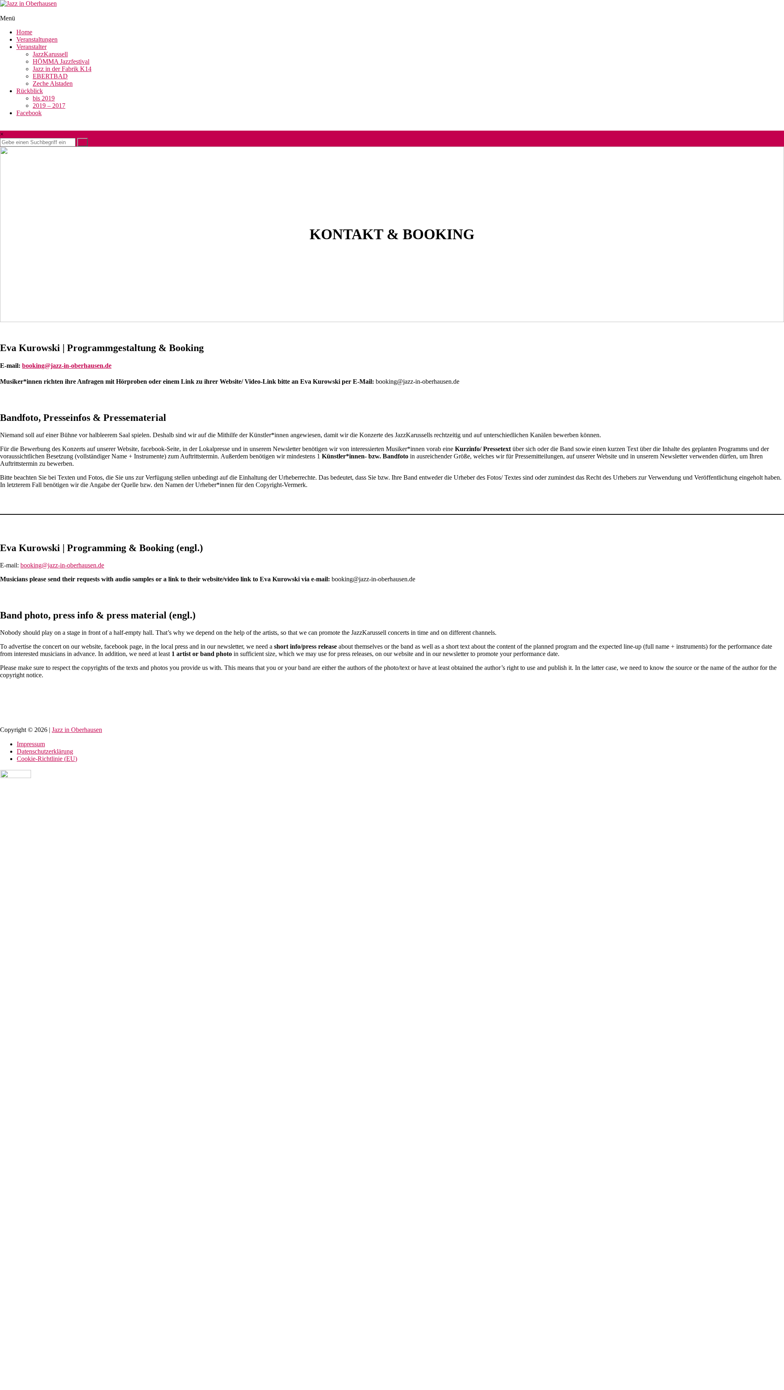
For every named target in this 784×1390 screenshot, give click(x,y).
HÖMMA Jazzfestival (61, 61)
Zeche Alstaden (53, 83)
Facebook (29, 112)
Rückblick (29, 90)
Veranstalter (31, 46)
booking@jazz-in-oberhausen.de (66, 365)
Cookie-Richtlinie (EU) (47, 758)
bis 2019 (44, 98)
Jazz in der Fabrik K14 (62, 68)
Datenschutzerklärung (45, 751)
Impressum (31, 744)
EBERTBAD (50, 76)
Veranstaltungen (37, 39)
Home (24, 32)
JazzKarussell (50, 54)
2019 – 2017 (49, 105)
